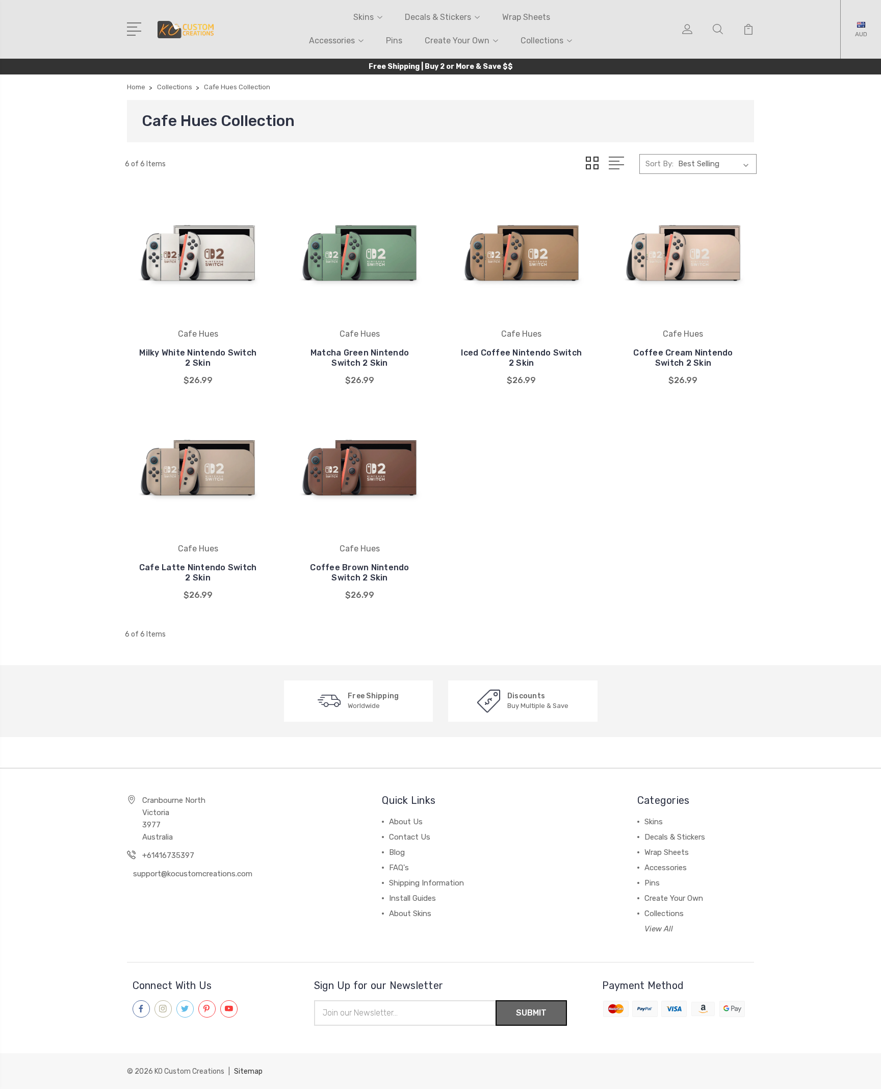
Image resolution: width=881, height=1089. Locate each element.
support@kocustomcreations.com (192, 873)
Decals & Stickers (438, 17)
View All (658, 928)
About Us (406, 821)
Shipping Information (426, 883)
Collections (542, 40)
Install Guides (412, 898)
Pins (394, 40)
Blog (397, 852)
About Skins (410, 913)
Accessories (332, 40)
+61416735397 (168, 855)
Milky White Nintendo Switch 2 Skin (197, 358)
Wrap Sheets (526, 17)
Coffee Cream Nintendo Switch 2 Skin (683, 358)
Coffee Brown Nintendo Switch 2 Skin (359, 573)
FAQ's (399, 867)
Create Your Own (457, 40)
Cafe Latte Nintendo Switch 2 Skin (198, 573)
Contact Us (409, 837)
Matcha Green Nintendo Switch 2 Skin (359, 358)
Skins (363, 17)
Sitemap (248, 1071)
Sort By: (659, 163)
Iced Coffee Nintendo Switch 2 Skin (521, 358)
